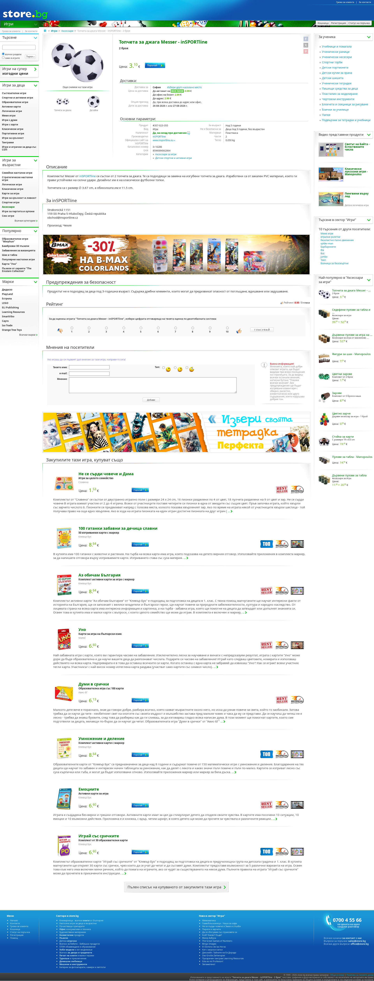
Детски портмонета (335, 67)
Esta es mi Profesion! (212, 961)
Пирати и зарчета (211, 929)
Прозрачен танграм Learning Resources (223, 958)
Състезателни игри (14, 93)
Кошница (15, 929)
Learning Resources (13, 312)
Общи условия (337, 975)
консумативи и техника (75, 929)
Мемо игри (9, 115)
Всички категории (25, 220)
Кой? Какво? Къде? (212, 934)
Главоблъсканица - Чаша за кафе (219, 923)
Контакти (15, 923)
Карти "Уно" (9, 264)
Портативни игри (13, 133)
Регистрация (16, 934)
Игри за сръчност (13, 138)
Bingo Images (209, 943)
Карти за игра (10, 193)
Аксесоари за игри (165, 154)
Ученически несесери (337, 57)
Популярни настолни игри (18, 259)
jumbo (324, 256)
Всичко (75, 952)
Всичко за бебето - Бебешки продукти (79, 943)
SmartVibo (8, 316)
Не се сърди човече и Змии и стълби (221, 926)
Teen (323, 260)
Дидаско (7, 289)
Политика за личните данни (360, 975)
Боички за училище (335, 109)
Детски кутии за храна (337, 73)
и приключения (72, 958)
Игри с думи (9, 120)
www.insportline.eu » (164, 140)
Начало (14, 920)
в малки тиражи (76, 955)
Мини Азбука (209, 937)
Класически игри (12, 129)
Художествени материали (72, 932)
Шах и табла (9, 255)
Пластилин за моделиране (340, 94)
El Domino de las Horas (214, 946)
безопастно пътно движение (337, 240)
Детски (68, 940)
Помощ (14, 937)
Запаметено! (208, 964)
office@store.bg (360, 944)
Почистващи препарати (72, 926)
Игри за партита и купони (18, 211)
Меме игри (327, 233)
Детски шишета (332, 78)
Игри (8, 23)
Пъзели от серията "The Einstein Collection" (16, 270)
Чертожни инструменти (338, 99)
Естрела (7, 298)
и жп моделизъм (75, 949)
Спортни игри (10, 202)
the (322, 250)
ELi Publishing (10, 307)
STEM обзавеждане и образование (77, 946)
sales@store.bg (357, 941)
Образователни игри (15, 102)
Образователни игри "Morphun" (15, 240)
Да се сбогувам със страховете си (219, 932)
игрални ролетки (330, 236)
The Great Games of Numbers (217, 940)
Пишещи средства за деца (340, 88)
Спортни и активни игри (17, 97)
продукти (71, 934)
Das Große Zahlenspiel (213, 955)
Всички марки (27, 334)
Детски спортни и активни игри (173, 158)
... (229, 511)
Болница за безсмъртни (334, 263)
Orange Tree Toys (12, 330)
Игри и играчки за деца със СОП (19, 148)
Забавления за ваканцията (18, 250)
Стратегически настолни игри (17, 179)
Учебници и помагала (337, 46)
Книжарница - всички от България (81, 920)
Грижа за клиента (345, 2)
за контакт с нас (352, 938)
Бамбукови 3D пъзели (15, 246)
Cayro (5, 321)
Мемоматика (209, 920)
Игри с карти (10, 124)
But (322, 253)
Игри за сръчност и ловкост (19, 198)
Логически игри (12, 111)
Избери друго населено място (184, 87)
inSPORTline (159, 136)
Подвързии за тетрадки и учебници (346, 120)
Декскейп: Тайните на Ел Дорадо (219, 952)
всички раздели (13, 54)
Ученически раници (335, 52)
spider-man (327, 243)
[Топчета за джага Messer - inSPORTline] (77, 62)
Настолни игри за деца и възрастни (78, 923)
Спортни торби (332, 62)
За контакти (365, 2)
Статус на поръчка (20, 932)
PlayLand (7, 294)
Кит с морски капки (212, 949)
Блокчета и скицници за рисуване (345, 104)
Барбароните (328, 246)
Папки (326, 115)
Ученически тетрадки (336, 83)
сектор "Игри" (345, 220)
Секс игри (8, 215)
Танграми (8, 142)
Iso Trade (7, 325)
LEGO (5, 303)
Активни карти (11, 106)
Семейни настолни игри (17, 172)
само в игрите (12, 57)
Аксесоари (67, 31)
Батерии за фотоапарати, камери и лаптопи (82, 967)
